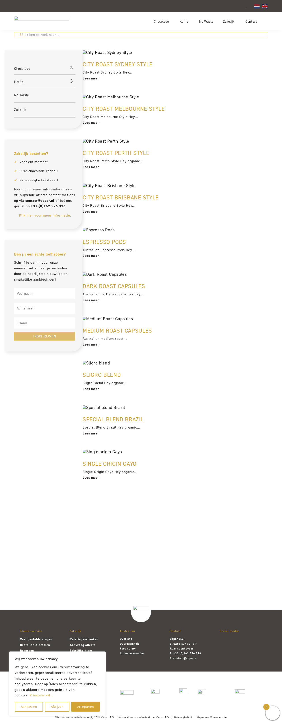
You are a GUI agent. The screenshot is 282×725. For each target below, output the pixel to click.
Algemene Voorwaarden (212, 717)
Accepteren (85, 707)
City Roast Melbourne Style (124, 108)
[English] (265, 6)
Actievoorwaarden (132, 653)
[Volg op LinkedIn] (247, 641)
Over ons (126, 639)
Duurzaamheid (130, 644)
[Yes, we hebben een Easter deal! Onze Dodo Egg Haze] (37, 557)
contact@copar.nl (39, 200)
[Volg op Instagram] (224, 641)
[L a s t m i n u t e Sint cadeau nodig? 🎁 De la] (192, 559)
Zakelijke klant (81, 651)
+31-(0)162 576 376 (48, 206)
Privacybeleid (40, 695)
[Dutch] (257, 6)
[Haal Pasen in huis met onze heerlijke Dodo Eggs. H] (141, 553)
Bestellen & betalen (35, 645)
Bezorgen (27, 651)
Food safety (128, 648)
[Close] (101, 655)
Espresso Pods (104, 242)
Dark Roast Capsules (114, 286)
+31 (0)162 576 (184, 653)
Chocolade (161, 21)
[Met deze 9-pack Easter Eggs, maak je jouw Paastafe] (89, 557)
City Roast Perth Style (116, 153)
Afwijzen (57, 707)
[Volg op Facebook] (236, 641)
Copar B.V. (108, 717)
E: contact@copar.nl (184, 658)
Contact (251, 21)
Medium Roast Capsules (117, 330)
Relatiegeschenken (84, 639)
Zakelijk (229, 21)
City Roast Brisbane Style (121, 197)
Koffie (184, 21)
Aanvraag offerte (83, 645)
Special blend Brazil (113, 419)
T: (171, 653)
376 (198, 653)
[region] (57, 683)
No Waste (206, 21)
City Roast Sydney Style (117, 64)
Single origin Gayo (110, 463)
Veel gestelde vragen (36, 639)
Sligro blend (102, 375)
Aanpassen (29, 707)
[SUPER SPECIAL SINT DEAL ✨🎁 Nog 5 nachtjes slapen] (244, 559)
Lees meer (91, 78)
